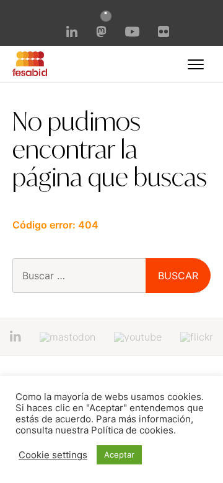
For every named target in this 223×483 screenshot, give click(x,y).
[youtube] (132, 33)
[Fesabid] (29, 72)
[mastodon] (101, 33)
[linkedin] (71, 33)
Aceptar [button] (119, 454)
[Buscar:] (106, 275)
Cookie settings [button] (53, 455)
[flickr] (163, 33)
